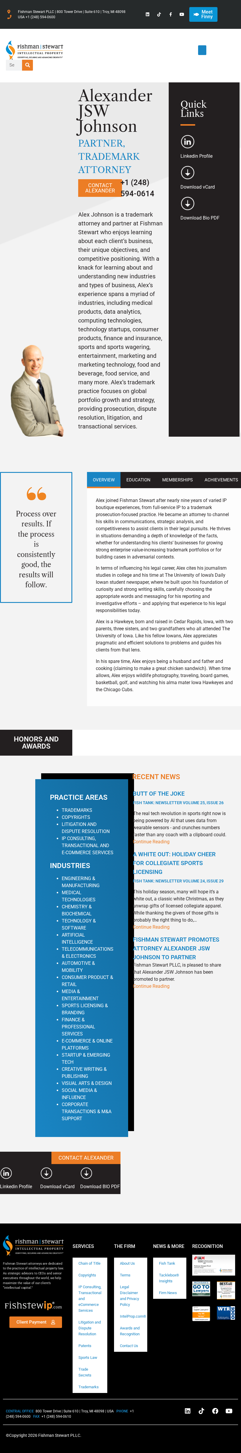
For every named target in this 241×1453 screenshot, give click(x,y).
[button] (202, 50)
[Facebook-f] (170, 14)
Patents (84, 1346)
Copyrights (87, 1275)
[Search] (27, 65)
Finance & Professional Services (78, 1027)
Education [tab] (138, 480)
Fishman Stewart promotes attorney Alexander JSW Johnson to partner (176, 948)
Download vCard (197, 187)
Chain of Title (89, 1263)
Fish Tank (167, 1263)
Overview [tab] (104, 480)
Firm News (168, 1293)
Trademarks (88, 1387)
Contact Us (129, 1346)
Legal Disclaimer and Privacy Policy (129, 1296)
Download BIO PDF (100, 1186)
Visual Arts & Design (87, 1083)
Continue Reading (151, 841)
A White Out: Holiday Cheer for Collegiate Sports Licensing (178, 867)
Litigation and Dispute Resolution (89, 1328)
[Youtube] (182, 14)
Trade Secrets (84, 1372)
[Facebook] (215, 1411)
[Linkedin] (147, 14)
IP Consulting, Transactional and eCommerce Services (89, 1299)
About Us (127, 1263)
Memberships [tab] (177, 480)
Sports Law (87, 1357)
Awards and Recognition (130, 1331)
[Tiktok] (159, 14)
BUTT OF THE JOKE (178, 797)
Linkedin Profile (196, 156)
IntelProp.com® (133, 1316)
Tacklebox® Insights (169, 1278)
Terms (125, 1275)
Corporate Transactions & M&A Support (86, 1111)
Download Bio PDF (200, 218)
